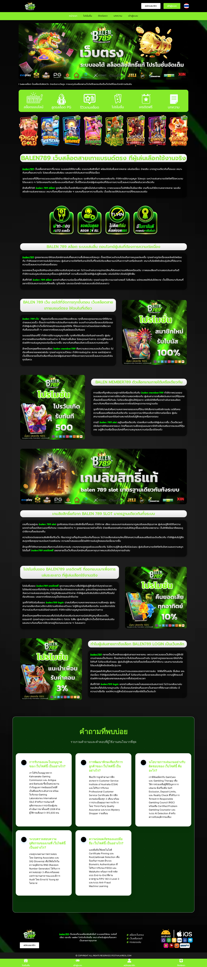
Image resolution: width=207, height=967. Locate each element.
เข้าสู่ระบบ (133, 16)
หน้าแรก (73, 16)
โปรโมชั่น (87, 16)
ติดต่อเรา (103, 16)
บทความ (118, 16)
